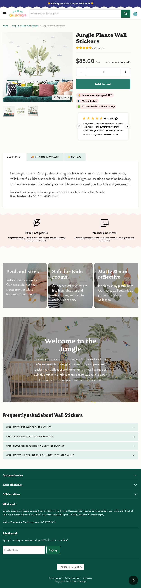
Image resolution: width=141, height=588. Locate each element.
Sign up (53, 550)
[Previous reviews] (79, 126)
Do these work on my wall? (117, 62)
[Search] (125, 14)
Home (5, 25)
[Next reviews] (127, 126)
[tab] (15, 157)
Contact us (87, 578)
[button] (8, 110)
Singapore (69, 566)
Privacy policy (55, 578)
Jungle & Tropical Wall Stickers (25, 25)
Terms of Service (72, 578)
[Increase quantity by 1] (125, 72)
